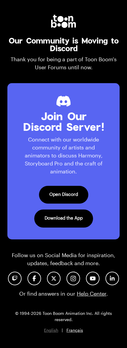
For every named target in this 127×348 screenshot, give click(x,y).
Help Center (91, 293)
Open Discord (63, 194)
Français (74, 330)
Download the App (64, 217)
